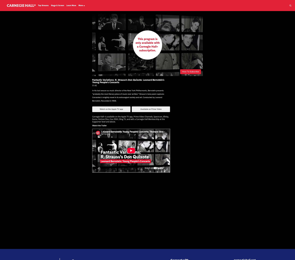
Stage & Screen (57, 5)
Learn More (71, 5)
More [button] (80, 5)
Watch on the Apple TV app (111, 109)
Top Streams (43, 5)
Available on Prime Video (151, 109)
